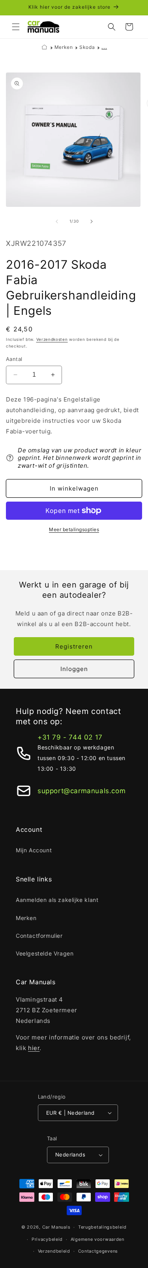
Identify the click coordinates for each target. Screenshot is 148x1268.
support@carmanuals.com (81, 791)
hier (33, 1048)
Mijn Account (34, 850)
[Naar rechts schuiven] (91, 221)
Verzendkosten (52, 339)
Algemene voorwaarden (97, 1239)
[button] (15, 26)
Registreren (74, 646)
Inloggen (74, 669)
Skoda (87, 47)
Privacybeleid (47, 1239)
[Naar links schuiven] (57, 221)
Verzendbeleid (54, 1251)
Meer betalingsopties (74, 529)
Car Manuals (56, 1227)
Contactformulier (39, 935)
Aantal (14, 359)
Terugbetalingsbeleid (102, 1227)
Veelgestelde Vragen (44, 953)
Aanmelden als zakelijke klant (57, 899)
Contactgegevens (98, 1251)
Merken (63, 47)
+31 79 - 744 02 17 (70, 737)
